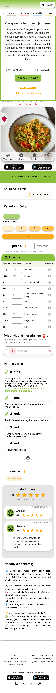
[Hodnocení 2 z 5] (24, 495)
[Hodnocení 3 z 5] (31, 495)
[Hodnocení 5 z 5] (43, 495)
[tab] (23, 176)
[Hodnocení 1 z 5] (18, 495)
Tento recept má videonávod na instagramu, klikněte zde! (25, 389)
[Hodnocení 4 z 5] (37, 495)
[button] (14, 13)
